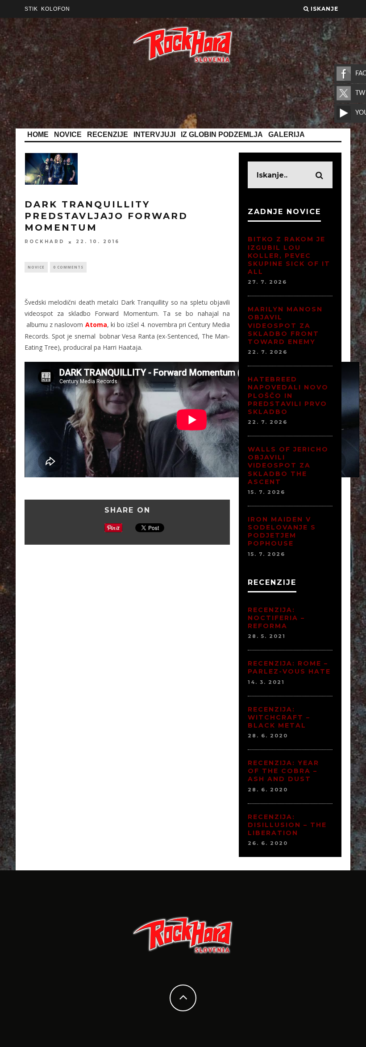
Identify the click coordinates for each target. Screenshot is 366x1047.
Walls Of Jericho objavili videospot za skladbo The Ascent (288, 465)
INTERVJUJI (154, 134)
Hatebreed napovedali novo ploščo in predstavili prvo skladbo (288, 395)
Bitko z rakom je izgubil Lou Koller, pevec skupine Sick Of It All (289, 255)
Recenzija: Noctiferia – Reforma (276, 618)
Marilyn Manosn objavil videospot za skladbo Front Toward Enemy (285, 325)
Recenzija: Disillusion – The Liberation (287, 825)
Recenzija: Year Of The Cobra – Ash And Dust (283, 771)
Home (38, 134)
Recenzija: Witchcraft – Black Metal (279, 717)
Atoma (96, 324)
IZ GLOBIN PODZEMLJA (222, 134)
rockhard (45, 242)
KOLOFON (55, 9)
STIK (31, 9)
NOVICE (68, 134)
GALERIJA (286, 134)
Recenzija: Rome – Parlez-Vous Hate (289, 667)
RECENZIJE (107, 134)
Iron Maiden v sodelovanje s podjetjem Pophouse (282, 531)
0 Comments (68, 267)
